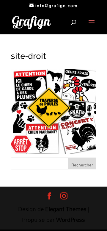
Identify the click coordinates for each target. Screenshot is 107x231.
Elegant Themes (65, 208)
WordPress (70, 219)
